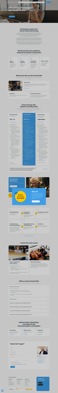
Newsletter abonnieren (36, 201)
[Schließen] (46, 188)
